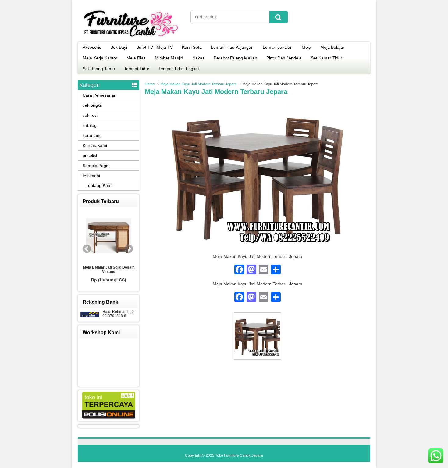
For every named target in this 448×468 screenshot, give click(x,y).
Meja (306, 47)
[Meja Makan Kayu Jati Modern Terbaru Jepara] (257, 250)
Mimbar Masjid (169, 57)
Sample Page (95, 165)
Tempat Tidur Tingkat (178, 68)
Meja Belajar (332, 47)
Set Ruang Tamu (99, 68)
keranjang (92, 135)
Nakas (198, 57)
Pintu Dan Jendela (284, 57)
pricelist (90, 155)
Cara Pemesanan (99, 95)
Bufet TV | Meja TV (154, 47)
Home (150, 84)
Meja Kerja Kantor (100, 57)
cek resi (90, 115)
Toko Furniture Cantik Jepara (239, 455)
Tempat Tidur (136, 68)
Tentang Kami (99, 185)
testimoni (91, 175)
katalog (90, 125)
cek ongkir (92, 105)
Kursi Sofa (192, 47)
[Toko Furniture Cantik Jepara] (131, 37)
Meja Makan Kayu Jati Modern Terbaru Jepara (198, 84)
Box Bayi (118, 47)
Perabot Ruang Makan (235, 57)
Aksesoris (92, 47)
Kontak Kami (95, 145)
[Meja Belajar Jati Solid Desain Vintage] (108, 236)
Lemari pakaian (278, 47)
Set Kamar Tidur (326, 57)
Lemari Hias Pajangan (232, 47)
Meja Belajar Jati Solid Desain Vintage (108, 269)
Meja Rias (136, 57)
